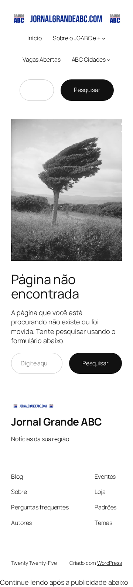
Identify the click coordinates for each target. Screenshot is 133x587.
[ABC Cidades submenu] (108, 59)
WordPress (109, 562)
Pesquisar (87, 90)
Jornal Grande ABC (56, 421)
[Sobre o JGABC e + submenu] (104, 38)
